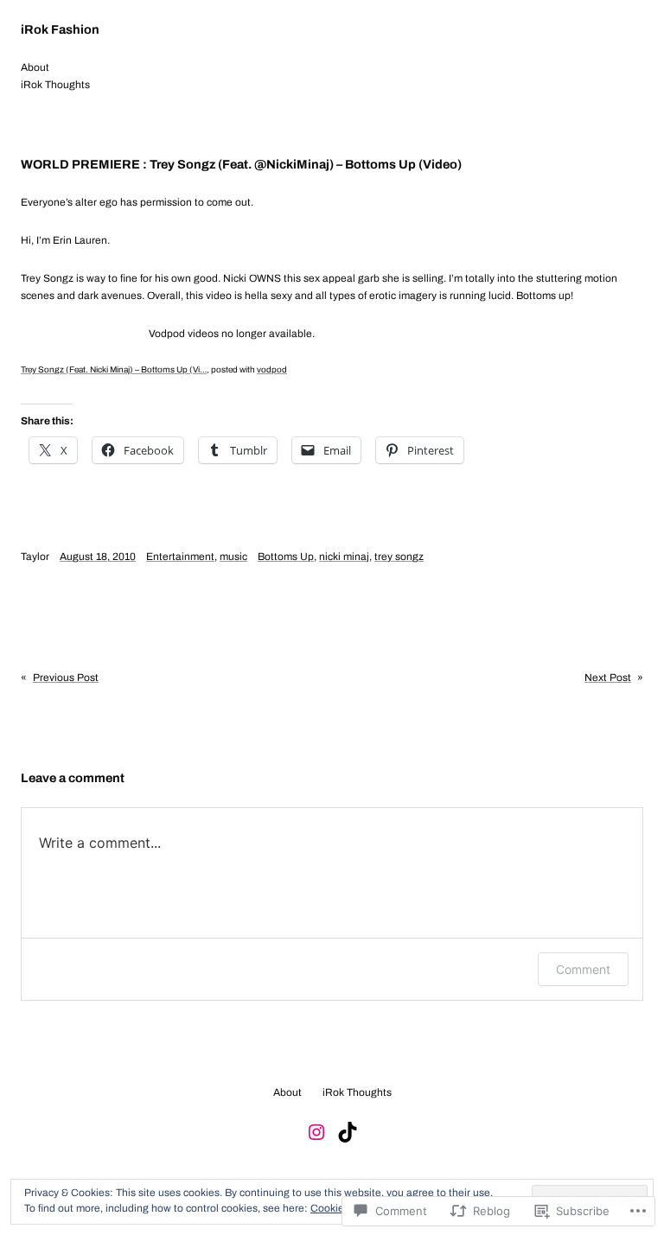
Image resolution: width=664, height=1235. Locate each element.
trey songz (399, 557)
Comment (583, 969)
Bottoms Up (286, 557)
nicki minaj (344, 557)
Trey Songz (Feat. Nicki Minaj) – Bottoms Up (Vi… (114, 369)
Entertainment (180, 557)
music (233, 557)
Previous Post (66, 678)
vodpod (272, 369)
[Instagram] (316, 1132)
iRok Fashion (60, 29)
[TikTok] (347, 1132)
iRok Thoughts (55, 85)
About (35, 67)
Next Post (607, 678)
